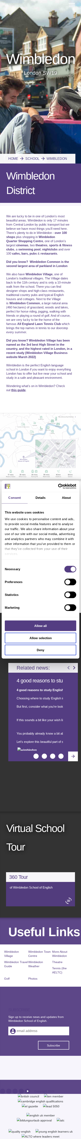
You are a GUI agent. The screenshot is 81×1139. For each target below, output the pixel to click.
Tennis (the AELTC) (59, 970)
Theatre (57, 962)
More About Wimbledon (59, 953)
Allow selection (40, 638)
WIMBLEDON (53, 158)
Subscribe (53, 1045)
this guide (18, 390)
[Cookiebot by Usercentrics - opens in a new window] (58, 486)
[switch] (70, 582)
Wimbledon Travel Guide (16, 964)
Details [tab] (41, 497)
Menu (72, 2)
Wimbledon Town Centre (39, 953)
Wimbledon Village (11, 953)
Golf (7, 978)
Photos (32, 978)
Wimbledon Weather (35, 964)
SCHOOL (29, 158)
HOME (13, 158)
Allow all (40, 626)
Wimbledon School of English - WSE (25, 21)
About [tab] (66, 497)
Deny (40, 650)
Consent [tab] (14, 497)
